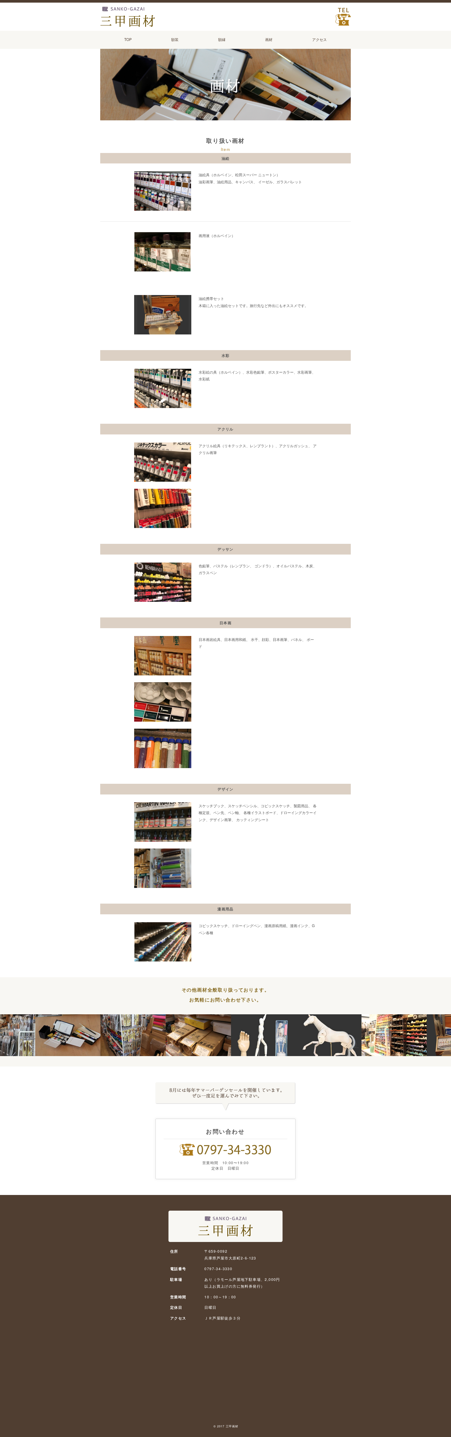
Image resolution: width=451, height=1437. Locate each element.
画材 (268, 39)
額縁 (221, 39)
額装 (175, 39)
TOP (128, 39)
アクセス (319, 39)
